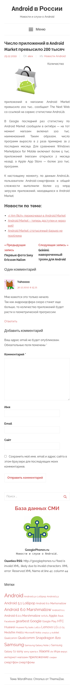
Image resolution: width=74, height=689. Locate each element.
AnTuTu (44, 616)
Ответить (10, 321)
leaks (31, 627)
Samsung (14, 644)
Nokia (38, 632)
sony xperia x (31, 651)
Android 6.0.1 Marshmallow (22, 615)
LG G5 (61, 627)
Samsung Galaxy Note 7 (37, 645)
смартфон (11, 662)
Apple (53, 615)
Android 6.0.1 (58, 610)
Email (8, 423)
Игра (57, 651)
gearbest (22, 621)
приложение (39, 657)
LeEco (37, 627)
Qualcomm (10, 638)
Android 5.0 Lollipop (35, 596)
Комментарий (15, 354)
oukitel (55, 632)
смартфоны (27, 662)
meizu (20, 632)
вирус (64, 651)
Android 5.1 (53, 596)
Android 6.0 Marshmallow (27, 609)
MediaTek (9, 632)
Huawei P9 (22, 627)
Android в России (37, 9)
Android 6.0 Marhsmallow (51, 603)
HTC (60, 621)
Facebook (9, 621)
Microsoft (30, 632)
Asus (60, 615)
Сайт (7, 440)
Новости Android (55, 56)
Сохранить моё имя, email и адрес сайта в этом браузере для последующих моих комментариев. (35, 461)
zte (51, 651)
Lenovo (47, 627)
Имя (7, 407)
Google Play (49, 621)
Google (35, 621)
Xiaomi (44, 651)
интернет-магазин (16, 657)
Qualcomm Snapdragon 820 (39, 638)
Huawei (9, 627)
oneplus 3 (46, 633)
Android (13, 595)
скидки (53, 657)
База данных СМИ (37, 508)
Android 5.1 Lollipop (19, 603)
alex (30, 56)
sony (20, 651)
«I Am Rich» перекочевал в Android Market (37, 215)
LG (56, 627)
